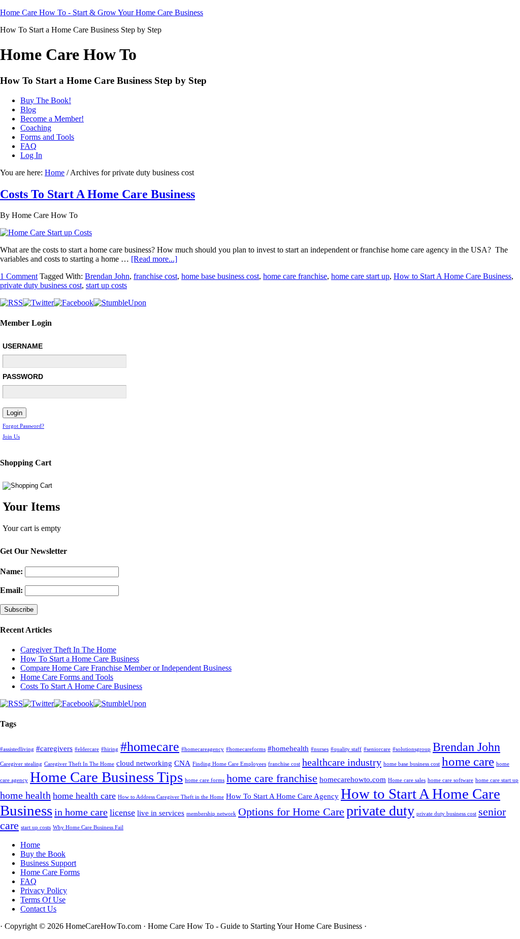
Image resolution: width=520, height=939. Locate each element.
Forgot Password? (23, 426)
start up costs (106, 285)
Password (23, 376)
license (122, 812)
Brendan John (107, 276)
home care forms (204, 780)
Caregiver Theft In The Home (68, 649)
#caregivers (54, 748)
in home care (81, 812)
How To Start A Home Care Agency (282, 796)
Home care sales (407, 780)
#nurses (320, 749)
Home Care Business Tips (106, 777)
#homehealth (288, 748)
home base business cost (220, 276)
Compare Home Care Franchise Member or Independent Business (126, 668)
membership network (211, 814)
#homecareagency (202, 749)
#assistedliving (17, 749)
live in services (160, 813)
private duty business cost (41, 285)
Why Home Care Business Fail (88, 827)
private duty (380, 811)
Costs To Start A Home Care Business (97, 194)
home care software (450, 780)
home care (468, 761)
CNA (182, 763)
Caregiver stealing (21, 764)
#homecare (149, 746)
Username (23, 346)
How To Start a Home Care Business (79, 658)
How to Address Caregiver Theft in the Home (171, 797)
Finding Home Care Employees (229, 764)
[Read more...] (154, 259)
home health (25, 795)
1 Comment (19, 276)
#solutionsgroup (412, 749)
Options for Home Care (291, 811)
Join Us (11, 436)
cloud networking (144, 763)
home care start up (360, 276)
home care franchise (295, 276)
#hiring (109, 749)
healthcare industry (341, 762)
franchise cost (155, 276)
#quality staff (346, 749)
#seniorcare (377, 749)
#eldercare (87, 749)
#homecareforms (246, 749)
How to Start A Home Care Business (452, 276)
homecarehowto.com (352, 779)
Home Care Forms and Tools (66, 677)
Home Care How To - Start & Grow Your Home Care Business (101, 12)
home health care (84, 796)
